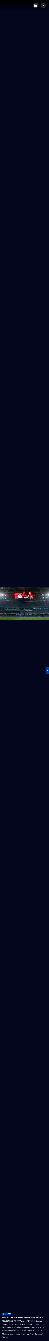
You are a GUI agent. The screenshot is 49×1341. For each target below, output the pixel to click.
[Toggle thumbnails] (35, 5)
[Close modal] (43, 5)
